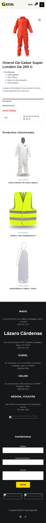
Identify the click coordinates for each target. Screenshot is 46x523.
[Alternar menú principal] (41, 4)
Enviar (23, 485)
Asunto (23, 470)
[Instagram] (25, 517)
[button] (39, 20)
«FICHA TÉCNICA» (9, 111)
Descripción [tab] (6, 101)
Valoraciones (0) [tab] (8, 105)
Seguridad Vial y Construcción (19, 91)
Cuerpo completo (27, 88)
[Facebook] (20, 517)
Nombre (23, 446)
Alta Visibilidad (15, 88)
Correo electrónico (23, 458)
